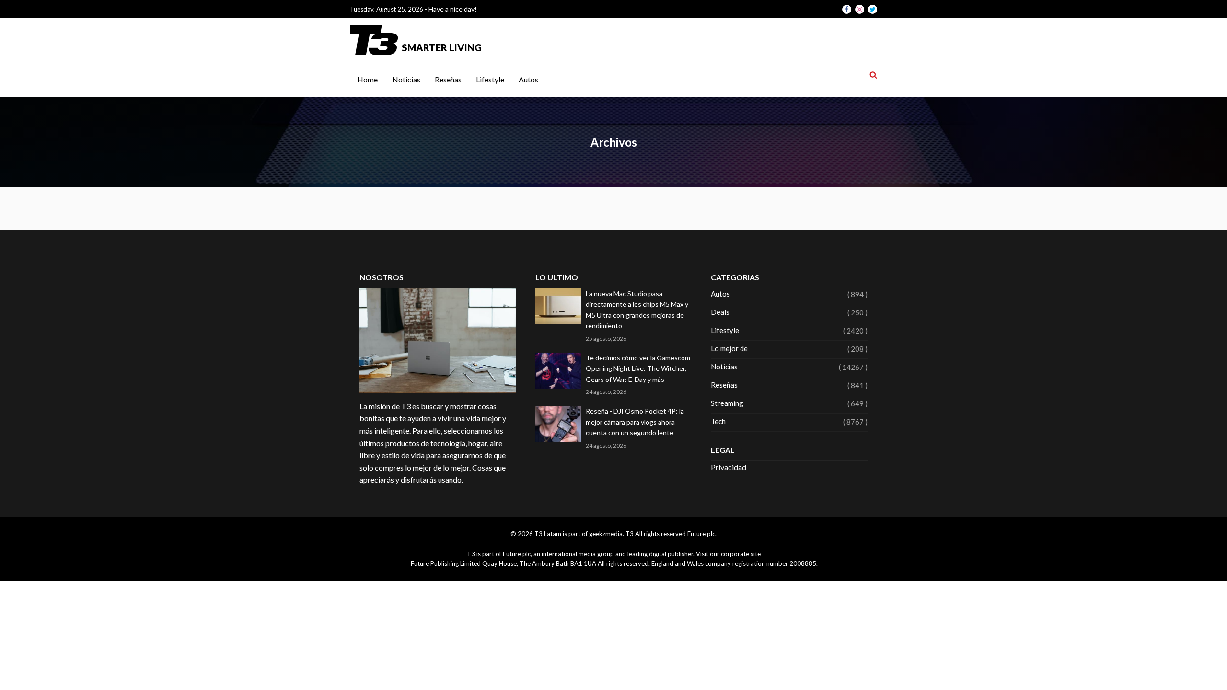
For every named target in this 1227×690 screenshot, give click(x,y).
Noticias (406, 79)
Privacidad (728, 467)
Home (367, 79)
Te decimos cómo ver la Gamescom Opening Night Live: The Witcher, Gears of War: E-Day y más (638, 368)
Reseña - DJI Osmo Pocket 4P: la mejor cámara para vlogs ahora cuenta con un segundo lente (635, 422)
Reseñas (448, 79)
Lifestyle (490, 79)
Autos (528, 79)
